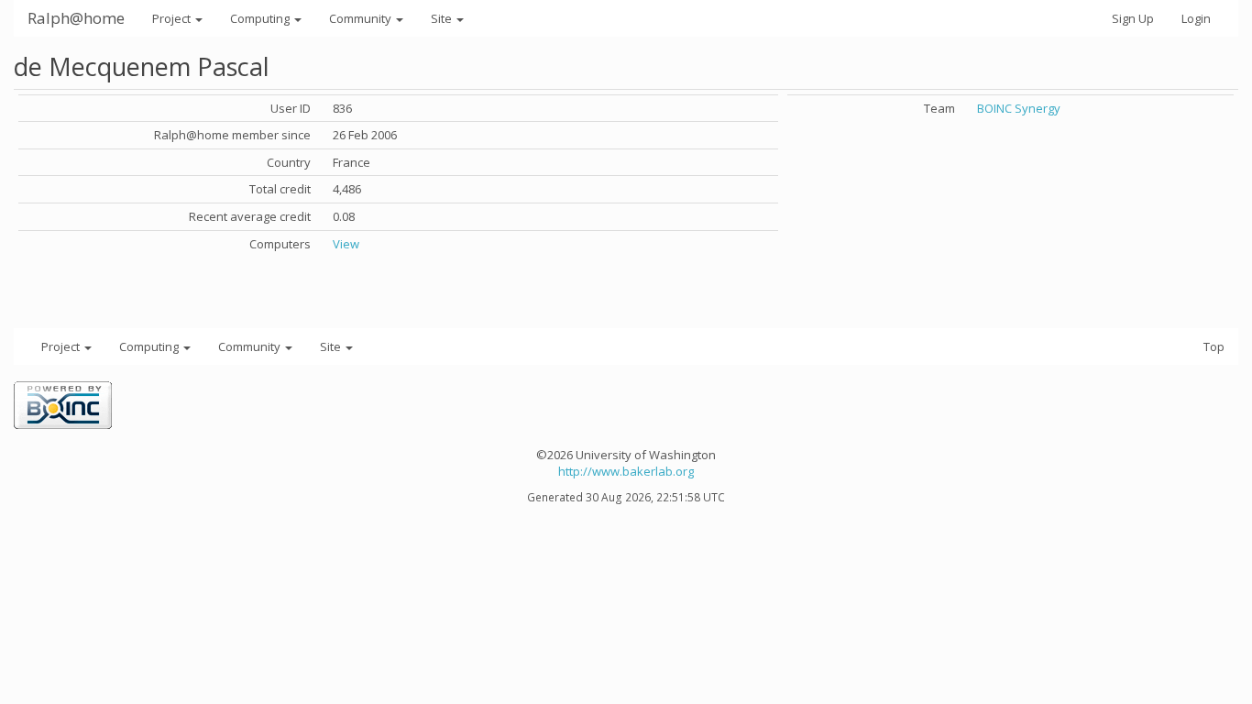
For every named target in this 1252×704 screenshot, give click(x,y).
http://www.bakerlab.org (626, 471)
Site (443, 18)
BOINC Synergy (1018, 108)
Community (361, 18)
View (346, 244)
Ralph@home (76, 17)
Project (172, 18)
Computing (261, 18)
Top (1214, 346)
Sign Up (1133, 18)
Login (1196, 18)
